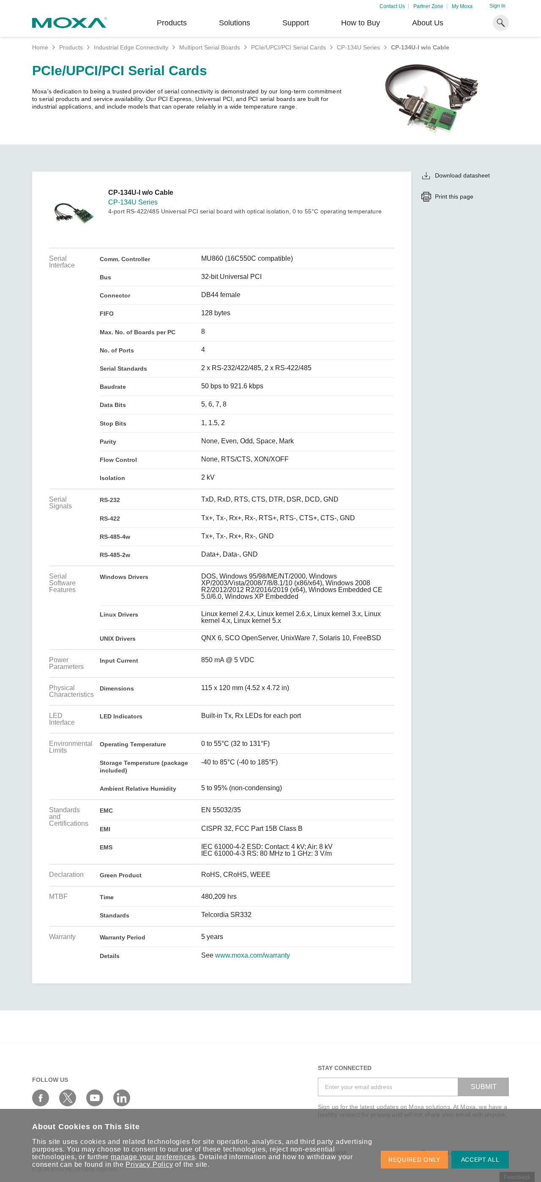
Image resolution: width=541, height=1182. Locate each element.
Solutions (234, 23)
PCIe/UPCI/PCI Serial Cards (288, 47)
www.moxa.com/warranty (252, 955)
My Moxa (462, 6)
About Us (427, 23)
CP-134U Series (358, 47)
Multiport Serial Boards (209, 47)
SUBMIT (484, 1086)
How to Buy (360, 23)
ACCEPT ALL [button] (480, 1159)
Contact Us (392, 6)
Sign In (497, 5)
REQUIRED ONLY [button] (414, 1159)
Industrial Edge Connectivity (131, 47)
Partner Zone (428, 6)
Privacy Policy (149, 1164)
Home (40, 47)
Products (71, 47)
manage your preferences (153, 1156)
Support (295, 23)
